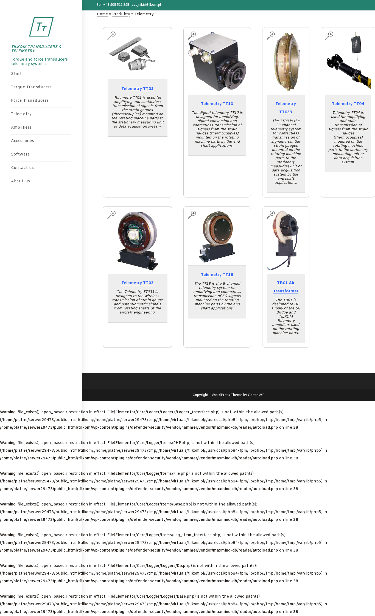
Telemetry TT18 (217, 275)
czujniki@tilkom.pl (146, 5)
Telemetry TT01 (137, 89)
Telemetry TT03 (137, 283)
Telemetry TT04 (348, 104)
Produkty (121, 14)
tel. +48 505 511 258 (113, 5)
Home (102, 14)
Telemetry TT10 (217, 104)
